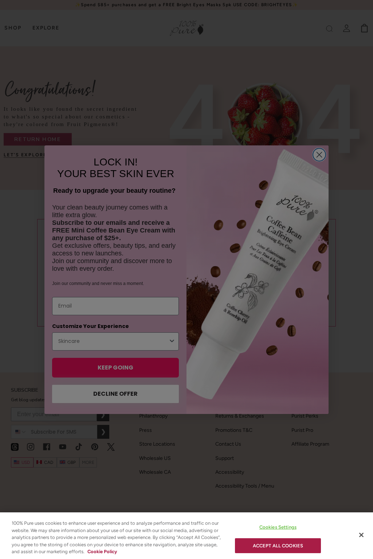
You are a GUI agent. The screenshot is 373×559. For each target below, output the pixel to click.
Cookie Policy (102, 551)
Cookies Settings (278, 527)
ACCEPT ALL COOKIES (278, 545)
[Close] (361, 535)
